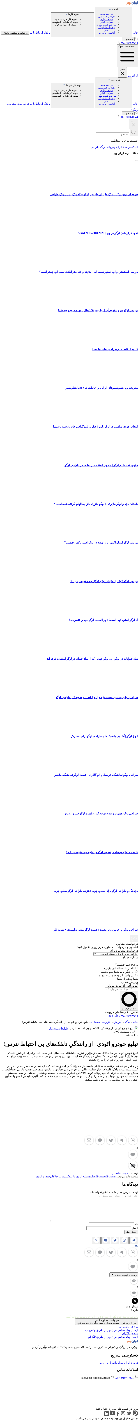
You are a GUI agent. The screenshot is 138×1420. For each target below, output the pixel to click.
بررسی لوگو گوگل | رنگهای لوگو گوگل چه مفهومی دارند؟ (104, 581)
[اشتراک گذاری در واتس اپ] (132, 1144)
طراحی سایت (106, 14)
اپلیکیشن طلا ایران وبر (125, 146)
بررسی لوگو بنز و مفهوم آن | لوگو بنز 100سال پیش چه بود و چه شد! (98, 310)
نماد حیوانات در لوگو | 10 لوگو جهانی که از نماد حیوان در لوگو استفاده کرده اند (92, 658)
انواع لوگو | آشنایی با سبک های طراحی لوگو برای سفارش (104, 736)
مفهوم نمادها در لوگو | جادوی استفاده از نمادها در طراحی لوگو (101, 465)
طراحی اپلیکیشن (106, 16)
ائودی (90, 1176)
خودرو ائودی (43, 1176)
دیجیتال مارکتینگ (106, 27)
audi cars (98, 1176)
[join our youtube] (112, 1414)
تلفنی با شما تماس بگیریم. (118, 968)
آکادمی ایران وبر (106, 32)
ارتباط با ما (36, 32)
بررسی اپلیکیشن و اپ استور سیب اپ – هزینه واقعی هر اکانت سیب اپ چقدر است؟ (88, 271)
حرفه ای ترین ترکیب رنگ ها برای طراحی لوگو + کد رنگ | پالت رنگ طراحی (94, 194)
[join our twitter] (129, 1414)
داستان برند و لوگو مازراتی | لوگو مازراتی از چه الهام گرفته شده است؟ (96, 503)
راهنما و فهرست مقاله (125, 1275)
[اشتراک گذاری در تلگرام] (121, 1144)
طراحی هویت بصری (106, 24)
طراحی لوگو (106, 22)
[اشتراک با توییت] (110, 1144)
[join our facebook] (117, 1414)
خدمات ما (108, 92)
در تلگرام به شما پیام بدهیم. (117, 971)
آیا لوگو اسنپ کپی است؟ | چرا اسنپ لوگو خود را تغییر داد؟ (103, 619)
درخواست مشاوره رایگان (15, 32)
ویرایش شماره (129, 982)
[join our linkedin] (106, 1414)
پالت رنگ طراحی (101, 146)
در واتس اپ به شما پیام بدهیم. (116, 975)
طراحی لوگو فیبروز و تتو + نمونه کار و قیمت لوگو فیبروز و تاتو (101, 813)
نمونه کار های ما (67, 90)
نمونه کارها (65, 19)
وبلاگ (46, 32)
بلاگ (127, 1021)
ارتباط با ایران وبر (109, 1362)
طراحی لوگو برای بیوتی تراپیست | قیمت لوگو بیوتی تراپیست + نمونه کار (95, 929)
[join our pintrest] (135, 1414)
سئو (107, 30)
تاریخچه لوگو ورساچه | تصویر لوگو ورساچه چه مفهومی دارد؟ (102, 852)
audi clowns (110, 1176)
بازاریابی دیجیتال (101, 1021)
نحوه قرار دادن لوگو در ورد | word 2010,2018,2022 (108, 232)
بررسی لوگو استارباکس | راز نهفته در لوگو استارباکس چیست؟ (101, 542)
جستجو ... (128, 39)
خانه (135, 32)
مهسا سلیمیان (119, 1173)
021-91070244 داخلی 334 (123, 1015)
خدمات (107, 21)
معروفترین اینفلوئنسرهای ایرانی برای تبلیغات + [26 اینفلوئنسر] (101, 387)
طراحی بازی (106, 19)
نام (136, 1224)
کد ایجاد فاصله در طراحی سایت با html (115, 349)
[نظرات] (99, 1144)
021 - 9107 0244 (124, 1377)
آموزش (117, 1021)
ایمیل (135, 1228)
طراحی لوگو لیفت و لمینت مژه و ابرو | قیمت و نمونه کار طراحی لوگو (97, 697)
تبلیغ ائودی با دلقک (77, 1176)
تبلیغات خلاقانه (58, 1176)
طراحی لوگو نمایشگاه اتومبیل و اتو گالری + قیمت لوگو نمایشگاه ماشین (96, 774)
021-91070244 (129, 42)
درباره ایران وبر (129, 1362)
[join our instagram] (123, 1414)
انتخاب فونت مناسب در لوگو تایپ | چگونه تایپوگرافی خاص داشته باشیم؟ (95, 426)
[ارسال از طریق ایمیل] (89, 1144)
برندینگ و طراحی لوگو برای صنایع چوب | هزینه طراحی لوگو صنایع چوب (96, 890)
